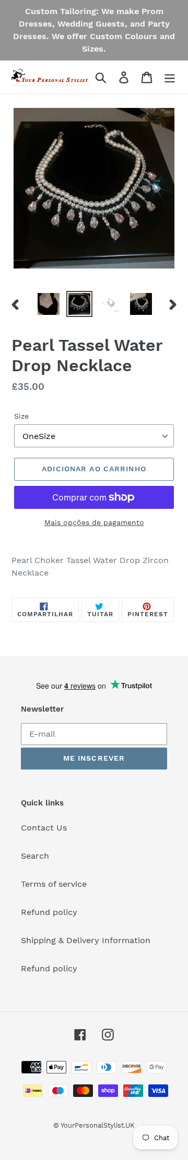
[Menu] (169, 77)
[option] (48, 304)
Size (21, 416)
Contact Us (44, 828)
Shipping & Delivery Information (85, 940)
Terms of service (54, 884)
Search (35, 856)
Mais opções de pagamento (94, 522)
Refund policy (49, 912)
